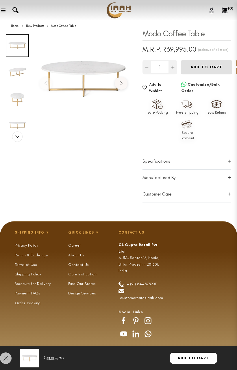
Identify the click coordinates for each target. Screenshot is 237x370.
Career (74, 245)
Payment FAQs (27, 293)
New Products (35, 26)
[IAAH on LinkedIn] (136, 334)
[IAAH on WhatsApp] (148, 334)
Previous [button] (46, 83)
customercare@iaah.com (141, 297)
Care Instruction (82, 274)
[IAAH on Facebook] (123, 320)
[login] (211, 10)
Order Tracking (27, 302)
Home (15, 26)
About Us (76, 255)
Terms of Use (26, 264)
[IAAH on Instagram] (148, 320)
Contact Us (78, 264)
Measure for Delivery (33, 283)
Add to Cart (193, 358)
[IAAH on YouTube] (123, 334)
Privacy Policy (26, 245)
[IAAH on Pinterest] (136, 320)
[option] (83, 79)
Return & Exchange (31, 255)
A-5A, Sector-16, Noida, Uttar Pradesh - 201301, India (138, 257)
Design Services (82, 293)
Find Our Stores (82, 283)
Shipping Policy (28, 274)
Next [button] (121, 83)
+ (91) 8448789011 (141, 283)
